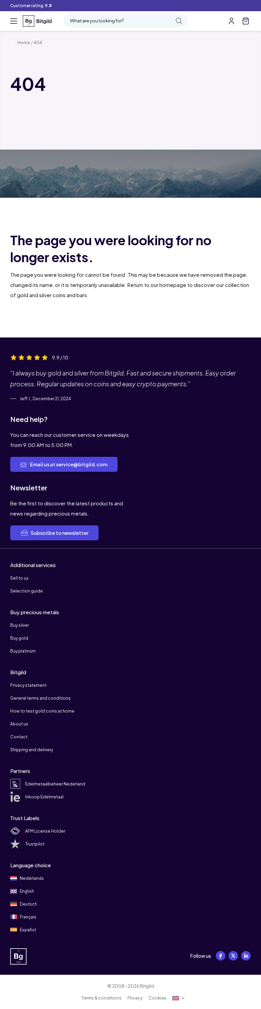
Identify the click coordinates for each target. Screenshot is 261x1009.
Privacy (135, 998)
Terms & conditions (102, 998)
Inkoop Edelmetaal (44, 796)
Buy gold (19, 638)
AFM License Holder (45, 831)
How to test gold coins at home (42, 711)
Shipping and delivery (31, 749)
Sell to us (19, 578)
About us (19, 723)
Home (23, 42)
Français (27, 916)
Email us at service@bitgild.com (68, 464)
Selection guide (26, 591)
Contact (19, 736)
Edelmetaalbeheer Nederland (55, 784)
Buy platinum (23, 651)
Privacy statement (28, 685)
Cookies (158, 998)
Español (27, 929)
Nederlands (31, 878)
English (26, 891)
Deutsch (28, 904)
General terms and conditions (40, 698)
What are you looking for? (97, 20)
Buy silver (19, 625)
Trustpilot (35, 844)
